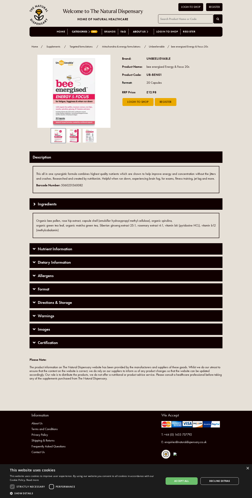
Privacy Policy (40, 435)
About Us (37, 423)
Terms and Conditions (45, 429)
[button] (35, 91)
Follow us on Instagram (165, 454)
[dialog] (126, 481)
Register (214, 7)
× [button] (247, 468)
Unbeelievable (157, 46)
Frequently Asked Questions (49, 446)
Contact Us (38, 452)
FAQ (123, 31)
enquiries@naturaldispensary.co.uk (186, 442)
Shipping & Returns (43, 440)
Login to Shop (190, 7)
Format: (127, 82)
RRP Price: (129, 92)
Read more (32, 480)
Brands (109, 31)
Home (61, 31)
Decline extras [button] (219, 481)
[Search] (217, 18)
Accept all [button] (181, 481)
